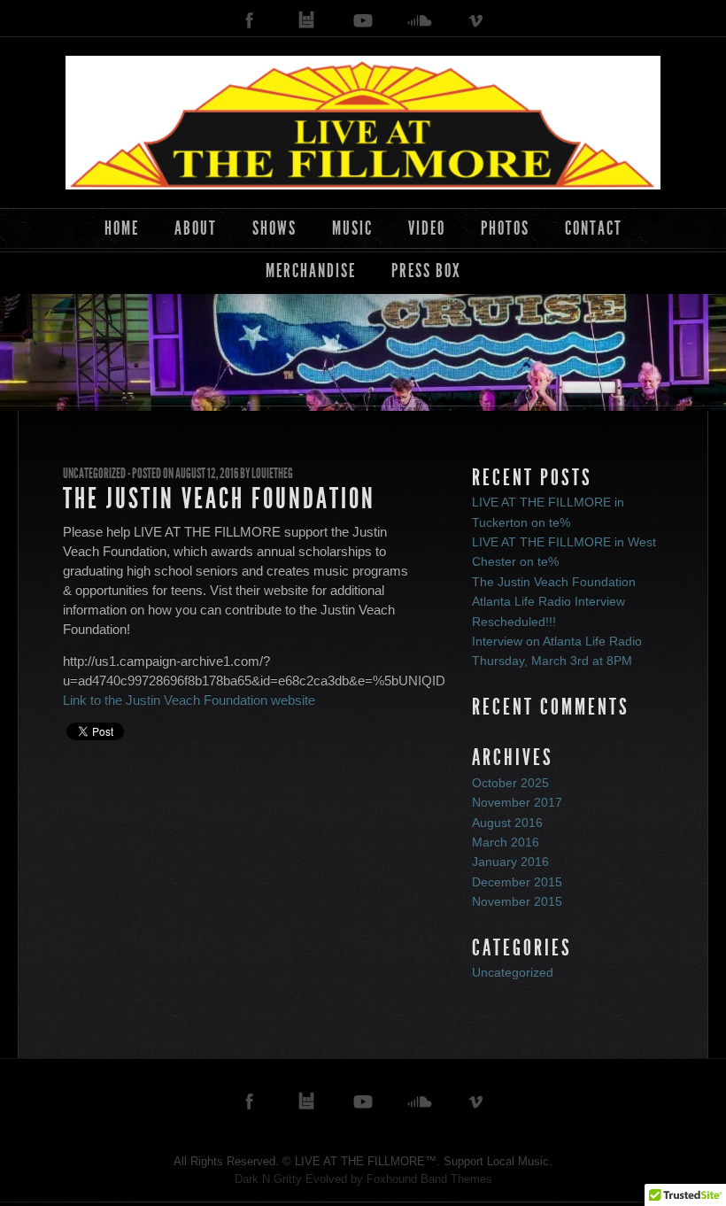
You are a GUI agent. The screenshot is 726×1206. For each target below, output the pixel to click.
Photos (505, 228)
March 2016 (505, 842)
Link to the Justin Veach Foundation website (189, 699)
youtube (363, 20)
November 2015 (517, 901)
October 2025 (510, 783)
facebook (250, 20)
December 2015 (517, 882)
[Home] (363, 122)
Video (426, 228)
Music (352, 228)
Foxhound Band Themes (429, 1179)
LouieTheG (272, 473)
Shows (274, 228)
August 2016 (507, 823)
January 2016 (510, 861)
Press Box (426, 270)
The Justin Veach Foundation (219, 498)
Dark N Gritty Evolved (291, 1179)
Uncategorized (94, 473)
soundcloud (420, 20)
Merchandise (311, 270)
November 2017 (517, 802)
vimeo (476, 20)
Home (121, 228)
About (195, 228)
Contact (593, 228)
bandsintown (306, 20)
